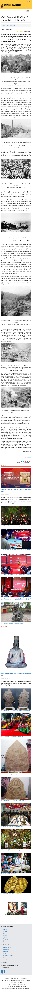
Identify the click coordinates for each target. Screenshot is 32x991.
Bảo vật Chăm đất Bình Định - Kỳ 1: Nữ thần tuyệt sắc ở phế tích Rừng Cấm (13, 800)
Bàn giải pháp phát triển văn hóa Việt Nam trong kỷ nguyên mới (11, 526)
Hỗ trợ (4, 942)
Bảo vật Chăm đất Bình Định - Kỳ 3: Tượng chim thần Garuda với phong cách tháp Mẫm (15, 710)
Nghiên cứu (5, 938)
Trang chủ (3, 25)
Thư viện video (6, 949)
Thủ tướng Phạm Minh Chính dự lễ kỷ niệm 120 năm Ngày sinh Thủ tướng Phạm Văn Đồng (16, 574)
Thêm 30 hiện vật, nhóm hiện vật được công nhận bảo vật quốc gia (12, 623)
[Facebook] (21, 462)
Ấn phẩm (4, 958)
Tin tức (8, 25)
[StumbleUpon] (30, 462)
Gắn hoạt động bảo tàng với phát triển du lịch (8, 873)
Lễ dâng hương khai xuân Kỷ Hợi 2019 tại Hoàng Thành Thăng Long (12, 736)
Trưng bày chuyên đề (7, 947)
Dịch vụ (4, 953)
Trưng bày (5, 936)
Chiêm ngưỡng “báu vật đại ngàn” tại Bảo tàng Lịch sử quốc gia (11, 850)
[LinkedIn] (28, 462)
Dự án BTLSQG (5, 940)
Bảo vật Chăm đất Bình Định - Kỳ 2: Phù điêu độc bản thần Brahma (12, 774)
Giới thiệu (5, 931)
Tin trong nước (12, 25)
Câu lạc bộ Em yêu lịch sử (8, 955)
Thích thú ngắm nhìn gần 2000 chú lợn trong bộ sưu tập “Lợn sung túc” (13, 826)
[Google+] (26, 462)
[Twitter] (23, 462)
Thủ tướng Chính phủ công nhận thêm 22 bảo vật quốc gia (11, 893)
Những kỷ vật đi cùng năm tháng (6, 921)
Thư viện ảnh (5, 951)
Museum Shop (6, 960)
